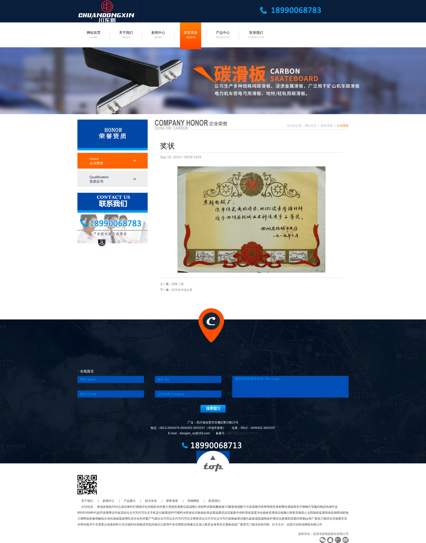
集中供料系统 (242, 512)
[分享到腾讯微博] (338, 540)
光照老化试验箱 (193, 512)
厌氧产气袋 (149, 518)
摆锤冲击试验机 (146, 506)
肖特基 (161, 506)
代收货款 (120, 512)
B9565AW (84, 512)
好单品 (208, 512)
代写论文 (144, 512)
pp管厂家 (311, 518)
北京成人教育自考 (204, 524)
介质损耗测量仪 (175, 506)
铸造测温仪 (273, 512)
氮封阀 (318, 506)
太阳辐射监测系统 (319, 512)
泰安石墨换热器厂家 (229, 524)
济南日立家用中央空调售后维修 (172, 524)
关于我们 (126, 35)
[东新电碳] (136, 11)
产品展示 (130, 501)
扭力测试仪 (325, 518)
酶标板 (220, 506)
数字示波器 (247, 506)
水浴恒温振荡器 (114, 518)
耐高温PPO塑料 (172, 512)
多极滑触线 (96, 518)
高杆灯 (131, 506)
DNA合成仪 (119, 506)
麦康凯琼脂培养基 (293, 518)
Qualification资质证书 (99, 179)
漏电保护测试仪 (271, 518)
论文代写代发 (222, 518)
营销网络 (193, 501)
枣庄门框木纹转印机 (256, 524)
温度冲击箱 (258, 512)
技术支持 (151, 501)
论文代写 (132, 512)
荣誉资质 (190, 35)
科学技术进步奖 (182, 290)
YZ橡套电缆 (232, 506)
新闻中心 (158, 35)
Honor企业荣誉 (96, 161)
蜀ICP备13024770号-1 (243, 433)
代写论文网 (188, 518)
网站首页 (94, 35)
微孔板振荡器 (252, 518)
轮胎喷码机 (338, 512)
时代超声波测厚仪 (103, 512)
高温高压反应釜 (223, 512)
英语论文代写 (204, 518)
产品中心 (223, 35)
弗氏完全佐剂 (133, 518)
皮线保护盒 (330, 506)
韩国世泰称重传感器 (280, 506)
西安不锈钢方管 (303, 506)
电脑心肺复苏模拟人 (294, 512)
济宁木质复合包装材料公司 (107, 524)
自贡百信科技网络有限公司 (304, 524)
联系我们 (256, 35)
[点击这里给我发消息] (101, 242)
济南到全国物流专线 (138, 524)
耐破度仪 (237, 518)
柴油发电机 (104, 506)
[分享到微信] (323, 540)
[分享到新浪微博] (345, 540)
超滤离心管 (193, 506)
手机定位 (156, 512)
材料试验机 (208, 506)
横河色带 (261, 506)
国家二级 (178, 284)
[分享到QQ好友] (330, 540)
